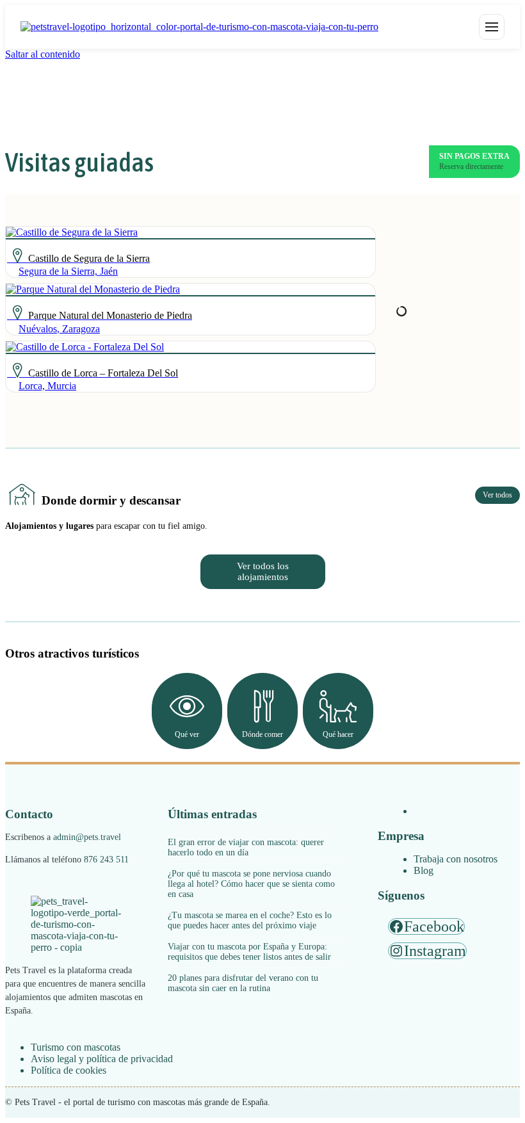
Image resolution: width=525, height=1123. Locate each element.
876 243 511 (106, 859)
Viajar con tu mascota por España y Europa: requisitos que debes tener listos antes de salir (249, 952)
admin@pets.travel (87, 837)
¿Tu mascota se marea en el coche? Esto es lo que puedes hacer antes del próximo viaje (250, 920)
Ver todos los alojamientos (263, 571)
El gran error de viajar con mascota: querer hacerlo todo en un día (246, 847)
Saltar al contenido (42, 54)
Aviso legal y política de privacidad (102, 1058)
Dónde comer (262, 734)
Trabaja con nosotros (455, 858)
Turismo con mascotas (75, 1047)
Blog (423, 870)
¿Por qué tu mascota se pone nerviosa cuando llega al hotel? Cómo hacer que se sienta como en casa (251, 884)
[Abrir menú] (492, 27)
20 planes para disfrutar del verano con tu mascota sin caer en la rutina (243, 983)
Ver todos (497, 494)
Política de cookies (68, 1070)
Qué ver (187, 734)
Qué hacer (338, 734)
